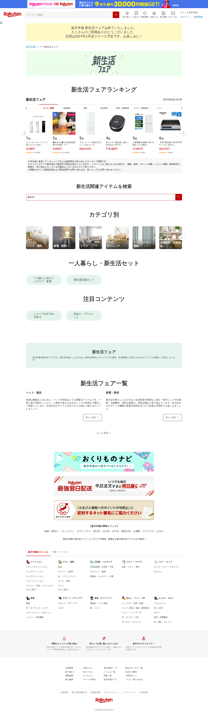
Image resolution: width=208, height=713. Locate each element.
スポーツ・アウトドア (68, 603)
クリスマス (148, 531)
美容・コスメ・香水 (130, 567)
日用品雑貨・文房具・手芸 (101, 567)
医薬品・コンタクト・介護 (101, 576)
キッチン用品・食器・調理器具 (135, 608)
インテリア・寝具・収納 (132, 603)
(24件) (170, 152)
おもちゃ (158, 571)
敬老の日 (126, 531)
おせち (160, 531)
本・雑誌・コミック (162, 622)
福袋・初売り (51, 531)
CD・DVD (158, 608)
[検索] (116, 15)
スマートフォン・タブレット (38, 612)
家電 (28, 603)
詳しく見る (91, 417)
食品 (60, 567)
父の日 (106, 531)
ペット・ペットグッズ (131, 612)
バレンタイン (67, 531)
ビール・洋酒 (64, 581)
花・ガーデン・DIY (130, 617)
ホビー (157, 612)
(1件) (143, 152)
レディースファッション (36, 567)
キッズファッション (35, 576)
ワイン (61, 586)
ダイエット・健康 (98, 571)
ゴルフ (61, 608)
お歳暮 (136, 531)
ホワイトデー (84, 531)
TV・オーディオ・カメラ (37, 608)
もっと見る (102, 433)
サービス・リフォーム (131, 622)
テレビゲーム (160, 603)
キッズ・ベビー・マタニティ (166, 567)
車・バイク (95, 608)
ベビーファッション (35, 581)
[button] (136, 14)
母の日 (96, 531)
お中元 (115, 531)
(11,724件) (65, 152)
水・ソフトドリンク (67, 576)
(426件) (37, 152)
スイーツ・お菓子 (66, 571)
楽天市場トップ (34, 47)
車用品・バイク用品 (99, 603)
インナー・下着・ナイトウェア (39, 586)
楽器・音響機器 (161, 617)
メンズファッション (35, 571)
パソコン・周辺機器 (35, 617)
